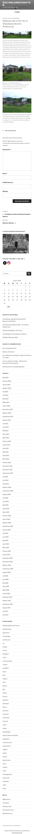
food (4, 682)
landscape (6, 703)
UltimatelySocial (17, 833)
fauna (4, 671)
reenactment (7, 746)
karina (17, 18)
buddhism (6, 654)
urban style (6, 778)
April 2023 (6, 434)
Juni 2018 (5, 579)
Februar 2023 (7, 441)
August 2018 (7, 572)
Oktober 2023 (7, 413)
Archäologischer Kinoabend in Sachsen (15, 334)
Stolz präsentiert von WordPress (12, 825)
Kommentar (7, 149)
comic (4, 657)
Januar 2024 (6, 406)
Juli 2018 (5, 576)
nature (5, 728)
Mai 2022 (5, 452)
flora (4, 675)
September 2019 (8, 526)
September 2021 (8, 473)
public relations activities (10, 735)
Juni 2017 (5, 615)
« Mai (8, 306)
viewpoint (6, 781)
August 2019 (7, 530)
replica (5, 753)
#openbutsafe (7, 629)
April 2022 (6, 455)
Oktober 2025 (7, 388)
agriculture (6, 633)
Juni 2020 (6, 501)
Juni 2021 (5, 480)
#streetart (11, 352)
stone (4, 764)
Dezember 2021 (7, 466)
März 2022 (6, 459)
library (5, 707)
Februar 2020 (7, 516)
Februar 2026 (7, 381)
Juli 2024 (5, 395)
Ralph (4, 352)
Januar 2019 (6, 554)
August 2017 (6, 608)
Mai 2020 (5, 505)
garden (5, 686)
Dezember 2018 (7, 558)
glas (4, 689)
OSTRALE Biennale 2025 (10, 337)
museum (5, 721)
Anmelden (6, 803)
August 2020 (7, 494)
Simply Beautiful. (19, 367)
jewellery (5, 700)
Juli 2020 (5, 498)
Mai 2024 (5, 399)
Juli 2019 (5, 533)
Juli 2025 (5, 391)
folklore (5, 679)
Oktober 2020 (7, 487)
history (5, 693)
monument (6, 717)
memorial (6, 714)
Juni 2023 (6, 427)
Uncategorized (10, 130)
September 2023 (8, 416)
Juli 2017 (5, 611)
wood (4, 788)
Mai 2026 (5, 377)
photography (7, 732)
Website (5, 191)
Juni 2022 (6, 448)
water (4, 785)
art (3, 643)
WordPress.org (7, 813)
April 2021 (6, 484)
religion (5, 749)
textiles (5, 767)
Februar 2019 (7, 551)
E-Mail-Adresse (8, 182)
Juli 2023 (5, 423)
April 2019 (6, 544)
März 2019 (6, 547)
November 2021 (7, 469)
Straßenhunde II (11, 348)
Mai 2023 (5, 430)
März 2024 (6, 402)
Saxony (5, 756)
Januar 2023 (6, 445)
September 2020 (8, 491)
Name (5, 173)
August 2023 (7, 420)
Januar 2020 (6, 519)
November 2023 (8, 409)
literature (5, 710)
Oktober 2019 (7, 523)
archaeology (6, 636)
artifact (5, 647)
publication (6, 739)
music (4, 725)
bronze (5, 650)
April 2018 (6, 586)
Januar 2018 (6, 593)
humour (5, 696)
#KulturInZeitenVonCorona (11, 625)
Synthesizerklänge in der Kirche (12, 330)
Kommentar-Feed (8, 810)
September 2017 (8, 604)
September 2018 (8, 569)
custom (5, 664)
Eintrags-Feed (7, 806)
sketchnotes (6, 760)
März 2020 (6, 512)
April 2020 (6, 508)
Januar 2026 (6, 384)
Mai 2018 (5, 583)
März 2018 (6, 590)
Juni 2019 (5, 537)
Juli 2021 (5, 477)
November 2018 (8, 561)
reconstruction (7, 742)
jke (3, 348)
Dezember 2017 (7, 597)
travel (4, 771)
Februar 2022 (7, 462)
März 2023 (6, 438)
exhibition (6, 668)
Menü (18, 12)
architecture (6, 640)
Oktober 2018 (7, 565)
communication (7, 661)
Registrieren (6, 799)
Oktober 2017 (7, 600)
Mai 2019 (5, 540)
